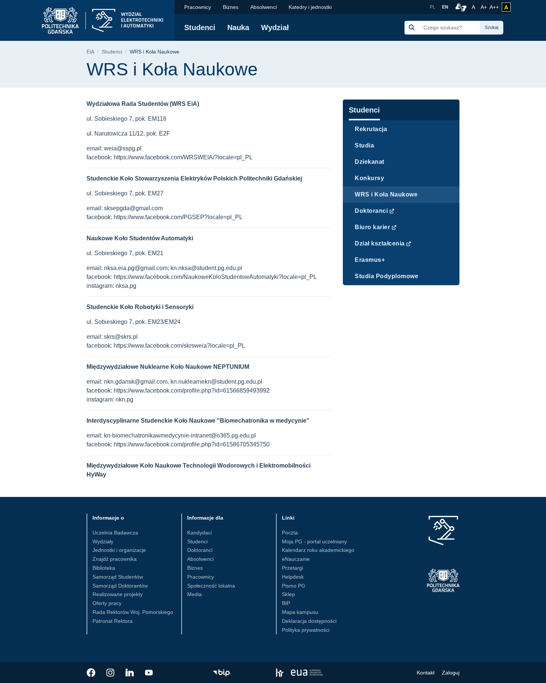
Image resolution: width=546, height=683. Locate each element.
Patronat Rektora (112, 621)
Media (194, 594)
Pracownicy (197, 7)
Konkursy (369, 178)
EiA (90, 52)
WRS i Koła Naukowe (386, 194)
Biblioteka (103, 568)
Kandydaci (199, 533)
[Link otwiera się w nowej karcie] (91, 672)
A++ (494, 7)
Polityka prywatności (305, 630)
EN (445, 7)
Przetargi (292, 568)
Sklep (288, 594)
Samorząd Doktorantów (120, 586)
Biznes (230, 7)
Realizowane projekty (117, 594)
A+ (484, 7)
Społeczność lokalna (211, 586)
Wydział (275, 27)
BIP (286, 603)
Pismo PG (293, 586)
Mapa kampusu (300, 612)
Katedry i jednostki (310, 7)
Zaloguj (450, 673)
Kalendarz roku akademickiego (318, 550)
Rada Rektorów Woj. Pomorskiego (132, 612)
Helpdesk (293, 577)
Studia (364, 145)
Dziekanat (369, 162)
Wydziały (102, 541)
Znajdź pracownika (114, 559)
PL (432, 7)
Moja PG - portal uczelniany (314, 541)
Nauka (238, 27)
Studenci (199, 27)
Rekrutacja (371, 129)
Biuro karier (372, 227)
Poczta (290, 533)
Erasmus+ (370, 260)
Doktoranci (371, 211)
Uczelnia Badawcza (115, 533)
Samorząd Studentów (117, 577)
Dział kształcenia (380, 243)
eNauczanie (296, 559)
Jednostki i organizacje (119, 550)
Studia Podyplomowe (386, 276)
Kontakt (426, 673)
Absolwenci (263, 7)
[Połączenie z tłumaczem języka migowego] (460, 7)
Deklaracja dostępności (309, 621)
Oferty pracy (106, 603)
